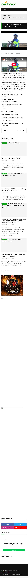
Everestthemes (5, 572)
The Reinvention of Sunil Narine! (11, 158)
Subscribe (14, 550)
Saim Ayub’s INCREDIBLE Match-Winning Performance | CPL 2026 (13, 189)
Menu (5, 9)
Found (1, 577)
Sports (4, 143)
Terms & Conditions (16, 574)
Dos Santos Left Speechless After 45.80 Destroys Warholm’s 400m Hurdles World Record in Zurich (13, 220)
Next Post (20, 130)
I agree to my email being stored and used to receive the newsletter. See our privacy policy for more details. (14, 545)
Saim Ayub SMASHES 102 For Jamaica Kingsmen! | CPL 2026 (13, 255)
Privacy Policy (4, 574)
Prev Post (7, 130)
